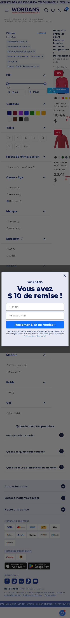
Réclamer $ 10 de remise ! (35, 324)
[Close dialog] (64, 275)
